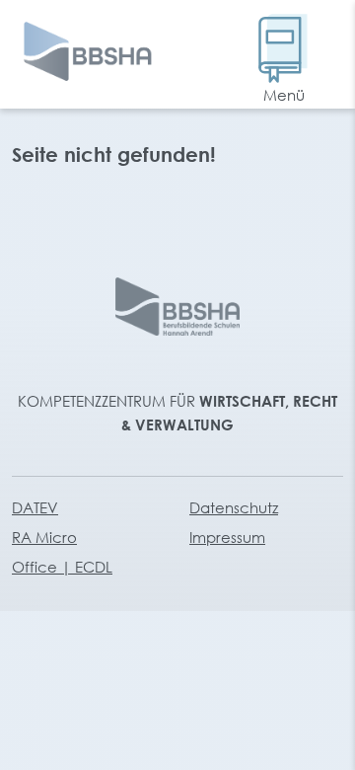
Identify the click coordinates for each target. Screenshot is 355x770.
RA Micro (44, 537)
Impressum (227, 537)
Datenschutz (233, 507)
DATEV (35, 507)
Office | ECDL (62, 567)
